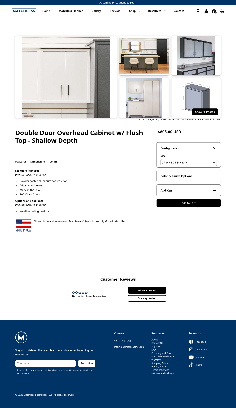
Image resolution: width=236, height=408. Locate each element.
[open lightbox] (66, 77)
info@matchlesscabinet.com (129, 346)
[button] (48, 11)
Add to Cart (189, 203)
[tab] (20, 161)
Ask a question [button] (147, 298)
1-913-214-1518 (122, 340)
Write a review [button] (147, 290)
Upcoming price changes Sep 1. (118, 2)
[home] (24, 11)
